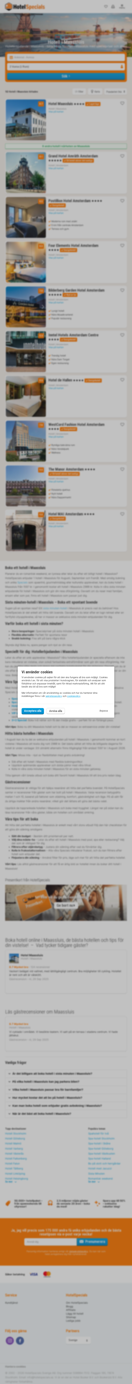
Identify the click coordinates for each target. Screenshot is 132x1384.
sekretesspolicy (54, 696)
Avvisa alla (55, 711)
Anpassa (103, 710)
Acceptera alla (32, 711)
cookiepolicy (73, 696)
